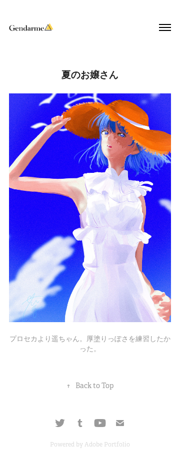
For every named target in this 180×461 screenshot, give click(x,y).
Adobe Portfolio (107, 445)
